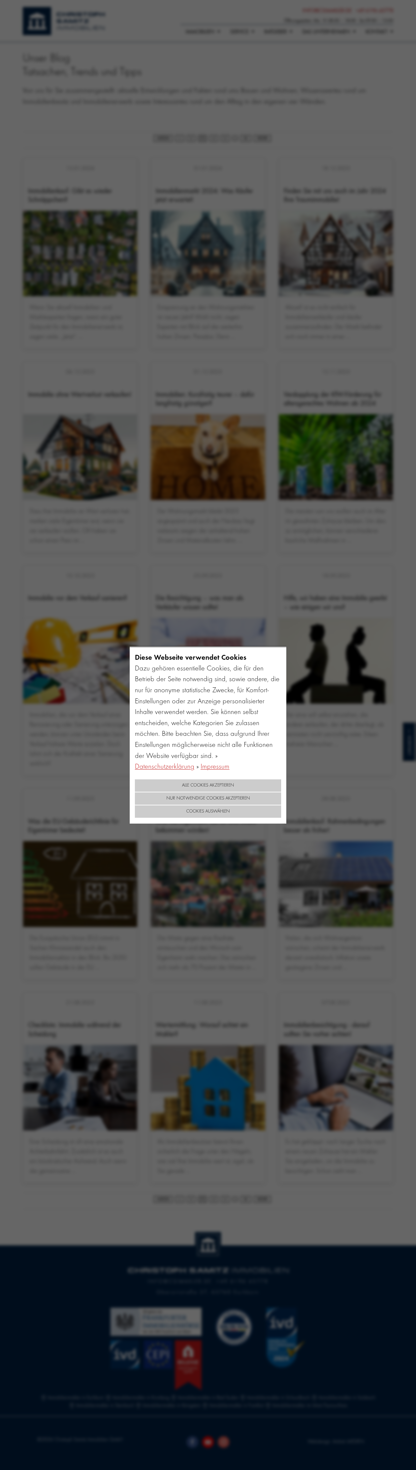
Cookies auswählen (208, 811)
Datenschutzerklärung (164, 767)
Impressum (215, 767)
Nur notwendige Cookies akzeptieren (208, 798)
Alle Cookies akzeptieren (208, 785)
